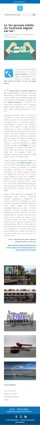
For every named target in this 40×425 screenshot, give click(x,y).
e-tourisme (16, 34)
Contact (6, 400)
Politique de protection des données (19, 411)
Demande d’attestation (11, 397)
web (15, 37)
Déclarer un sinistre (10, 394)
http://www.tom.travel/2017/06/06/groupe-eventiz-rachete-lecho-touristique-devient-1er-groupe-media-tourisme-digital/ (21, 247)
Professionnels (8, 37)
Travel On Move (25, 163)
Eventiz (25, 145)
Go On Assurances (27, 34)
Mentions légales (22, 409)
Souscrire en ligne (10, 391)
